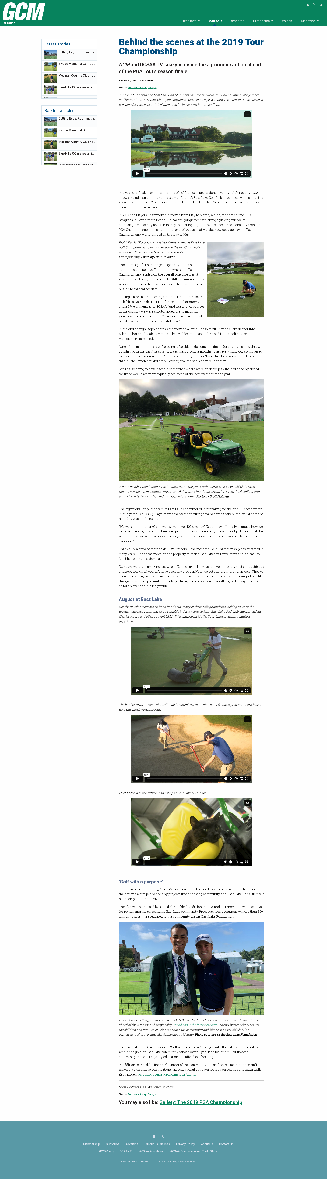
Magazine (308, 21)
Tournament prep (137, 87)
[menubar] (250, 21)
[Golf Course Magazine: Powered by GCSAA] (23, 12)
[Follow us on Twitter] (162, 1136)
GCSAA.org (106, 1151)
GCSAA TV (126, 1151)
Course (213, 21)
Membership (91, 1144)
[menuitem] (190, 21)
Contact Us (226, 1144)
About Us (207, 1144)
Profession (261, 21)
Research (237, 21)
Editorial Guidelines (157, 1144)
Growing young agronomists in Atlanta (167, 1074)
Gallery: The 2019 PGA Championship (201, 1102)
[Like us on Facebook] (153, 1137)
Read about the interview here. (196, 1025)
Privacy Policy (185, 1144)
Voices (287, 21)
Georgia (152, 87)
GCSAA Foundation (151, 1151)
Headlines (189, 21)
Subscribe (112, 1144)
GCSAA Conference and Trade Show (194, 1151)
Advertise (131, 1144)
